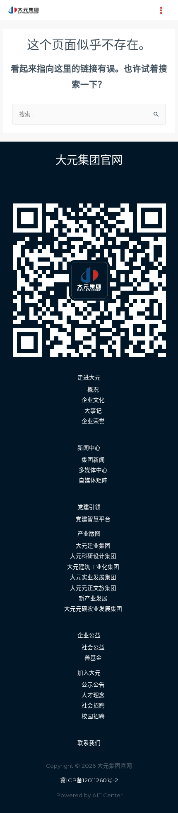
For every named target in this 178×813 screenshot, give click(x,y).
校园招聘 (93, 716)
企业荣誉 (93, 421)
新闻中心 (89, 447)
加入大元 (89, 672)
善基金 (93, 657)
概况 (93, 389)
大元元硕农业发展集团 (93, 608)
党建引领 (89, 507)
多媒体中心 (93, 470)
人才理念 (93, 695)
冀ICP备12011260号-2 (89, 780)
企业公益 (89, 635)
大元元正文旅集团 (93, 588)
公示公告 (93, 684)
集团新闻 (93, 459)
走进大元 (89, 377)
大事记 (93, 410)
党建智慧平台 (93, 519)
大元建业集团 (93, 545)
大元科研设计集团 (93, 556)
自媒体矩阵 (93, 480)
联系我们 (89, 743)
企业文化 (93, 400)
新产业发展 (93, 598)
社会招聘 (93, 705)
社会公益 (93, 647)
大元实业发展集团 (93, 577)
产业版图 (89, 533)
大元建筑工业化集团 (93, 566)
